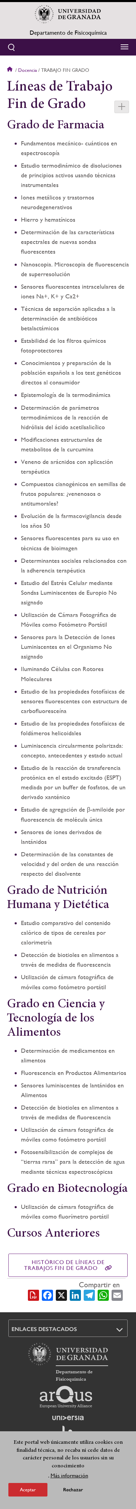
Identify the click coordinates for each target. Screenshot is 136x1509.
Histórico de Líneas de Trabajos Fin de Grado (64, 1265)
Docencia (27, 70)
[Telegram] (89, 1295)
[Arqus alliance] (66, 1397)
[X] (61, 1295)
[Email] (117, 1295)
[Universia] (68, 1418)
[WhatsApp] (103, 1295)
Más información (69, 1475)
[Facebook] (47, 1295)
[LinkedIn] (75, 1295)
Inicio (10, 70)
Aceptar (28, 1489)
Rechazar (73, 1490)
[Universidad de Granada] (68, 14)
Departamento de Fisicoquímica (68, 32)
